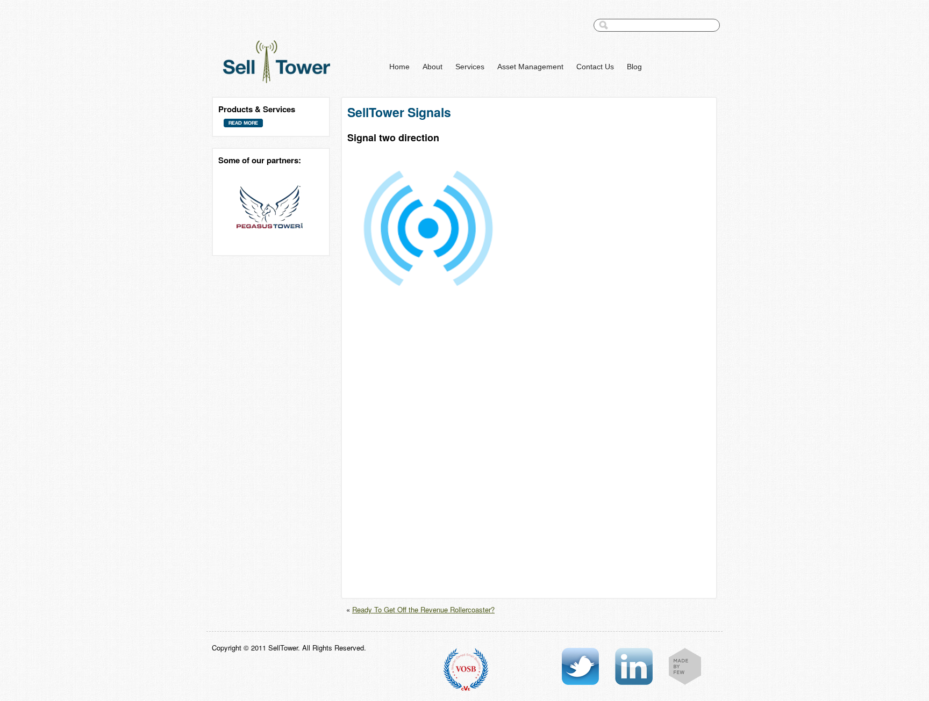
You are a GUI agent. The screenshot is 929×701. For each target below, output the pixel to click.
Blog (634, 66)
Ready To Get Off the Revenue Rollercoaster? (423, 609)
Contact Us (595, 66)
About (432, 66)
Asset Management (530, 66)
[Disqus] (529, 456)
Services (469, 66)
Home (399, 66)
